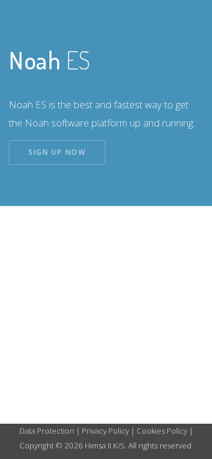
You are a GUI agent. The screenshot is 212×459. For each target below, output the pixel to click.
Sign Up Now (57, 152)
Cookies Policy (162, 430)
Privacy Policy (105, 430)
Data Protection (47, 430)
